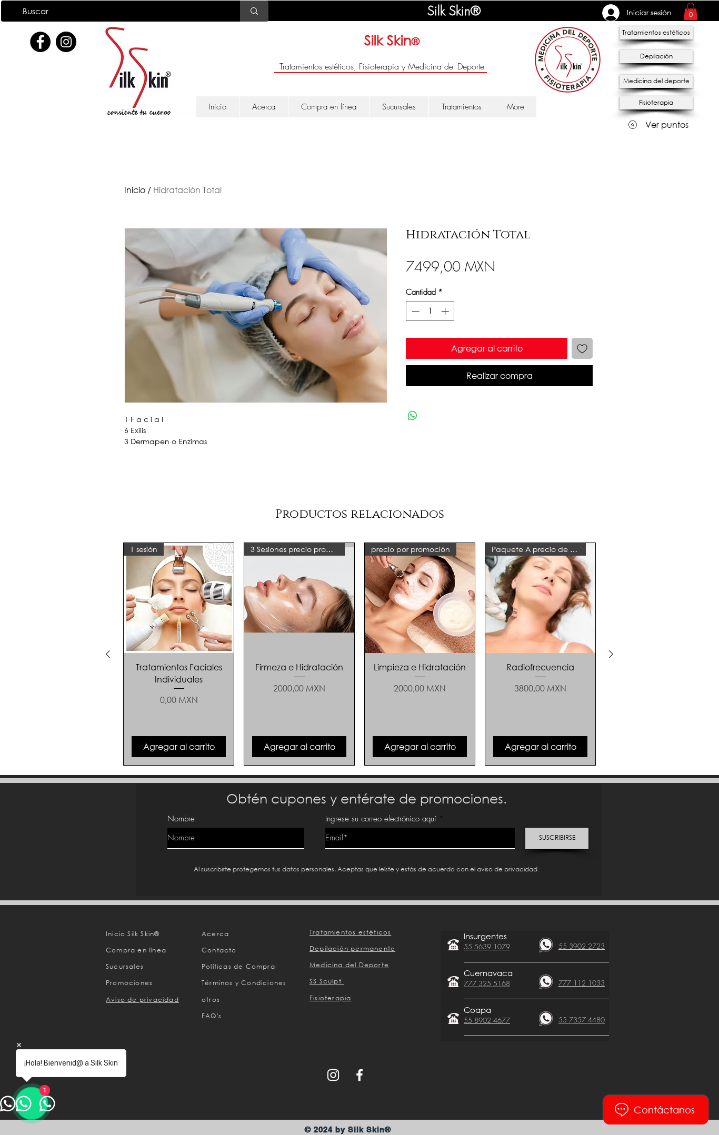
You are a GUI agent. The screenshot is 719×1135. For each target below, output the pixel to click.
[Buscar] (254, 11)
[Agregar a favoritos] (582, 348)
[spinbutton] (430, 311)
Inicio (134, 189)
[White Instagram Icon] (333, 1075)
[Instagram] (66, 42)
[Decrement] (414, 311)
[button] (690, 11)
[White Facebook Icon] (359, 1075)
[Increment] (446, 311)
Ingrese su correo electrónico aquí (380, 819)
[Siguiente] (611, 654)
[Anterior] (108, 654)
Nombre (181, 819)
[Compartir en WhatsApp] (412, 415)
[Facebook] (40, 42)
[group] (359, 654)
